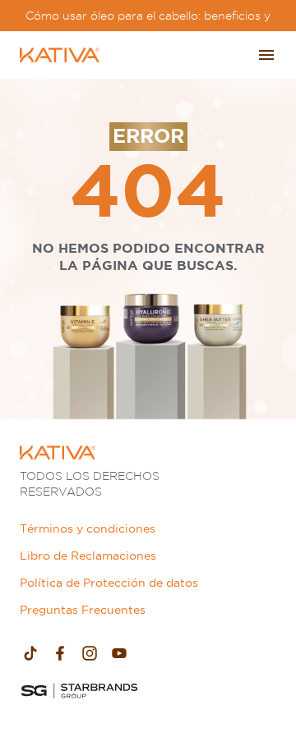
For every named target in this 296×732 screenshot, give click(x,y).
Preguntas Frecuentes (83, 609)
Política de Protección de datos (109, 582)
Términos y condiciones (87, 528)
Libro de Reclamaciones (88, 555)
